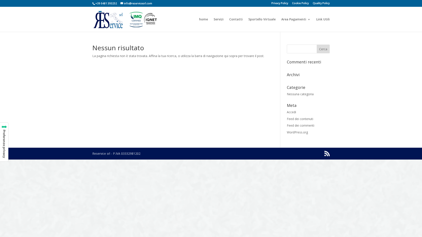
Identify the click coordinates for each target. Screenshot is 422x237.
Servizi (219, 19)
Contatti (236, 19)
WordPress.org (297, 132)
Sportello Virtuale (262, 19)
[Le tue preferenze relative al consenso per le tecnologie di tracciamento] (4, 142)
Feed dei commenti (300, 125)
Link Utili (323, 19)
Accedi (291, 112)
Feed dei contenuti (300, 119)
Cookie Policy (300, 3)
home (203, 19)
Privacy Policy (279, 3)
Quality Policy (321, 3)
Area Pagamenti (293, 19)
